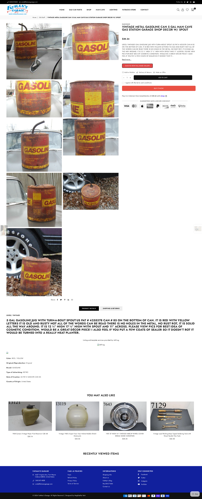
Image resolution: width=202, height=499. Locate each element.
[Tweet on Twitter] (61, 300)
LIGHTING (113, 10)
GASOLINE (126, 24)
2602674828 (13, 2)
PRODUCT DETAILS (89, 308)
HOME (61, 10)
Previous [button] (4, 425)
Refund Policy (72, 478)
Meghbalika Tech (80, 495)
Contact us (106, 486)
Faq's (69, 475)
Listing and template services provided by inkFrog (101, 340)
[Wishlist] (187, 9)
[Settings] (182, 9)
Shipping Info (107, 475)
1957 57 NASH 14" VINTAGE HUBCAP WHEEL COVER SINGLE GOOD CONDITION (77, 435)
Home (34, 18)
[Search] (178, 9)
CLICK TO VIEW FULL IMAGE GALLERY (139, 66)
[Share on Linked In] (68, 300)
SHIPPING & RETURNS (111, 308)
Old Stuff (42, 18)
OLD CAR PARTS (75, 10)
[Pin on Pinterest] (65, 300)
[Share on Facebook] (57, 300)
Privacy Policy (72, 481)
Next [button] (198, 425)
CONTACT (144, 10)
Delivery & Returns (145, 72)
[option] (34, 51)
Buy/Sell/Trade (108, 483)
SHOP (89, 10)
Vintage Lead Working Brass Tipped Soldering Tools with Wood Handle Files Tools (125, 435)
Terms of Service (73, 483)
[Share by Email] (72, 300)
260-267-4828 (40, 480)
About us (106, 478)
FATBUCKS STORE (129, 10)
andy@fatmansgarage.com (29, 2)
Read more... (126, 59)
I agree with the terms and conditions (138, 83)
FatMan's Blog (107, 481)
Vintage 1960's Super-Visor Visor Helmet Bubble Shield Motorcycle (30, 435)
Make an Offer (160, 72)
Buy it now (159, 88)
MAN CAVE (100, 10)
